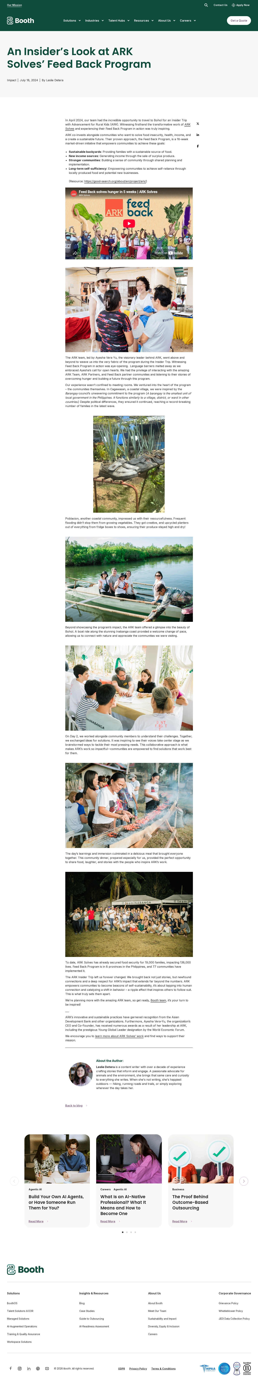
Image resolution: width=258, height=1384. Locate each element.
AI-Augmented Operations (22, 1326)
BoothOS (12, 1303)
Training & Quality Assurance (23, 1334)
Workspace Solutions (19, 1341)
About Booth (155, 1303)
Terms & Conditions (163, 1368)
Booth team (158, 1000)
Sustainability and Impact (162, 1318)
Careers (152, 1334)
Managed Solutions (18, 1318)
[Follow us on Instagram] (19, 1368)
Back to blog (73, 1105)
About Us (154, 1293)
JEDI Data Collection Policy (234, 1318)
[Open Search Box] (206, 5)
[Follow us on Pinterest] (37, 1368)
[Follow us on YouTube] (47, 1368)
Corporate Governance (235, 1293)
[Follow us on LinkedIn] (28, 1368)
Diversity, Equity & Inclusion (163, 1326)
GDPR (121, 1368)
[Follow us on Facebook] (10, 1368)
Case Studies (87, 1310)
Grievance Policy (228, 1303)
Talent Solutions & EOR (20, 1310)
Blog (82, 1303)
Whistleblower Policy (231, 1310)
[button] (122, 1232)
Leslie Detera (54, 80)
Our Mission (14, 5)
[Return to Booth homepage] (20, 21)
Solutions (13, 1293)
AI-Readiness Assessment (94, 1326)
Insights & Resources (93, 1293)
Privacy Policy (138, 1368)
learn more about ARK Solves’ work (119, 1036)
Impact (11, 80)
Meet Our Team (157, 1310)
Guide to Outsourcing (91, 1318)
